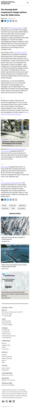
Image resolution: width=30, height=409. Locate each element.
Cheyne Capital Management (11, 183)
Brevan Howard (5, 208)
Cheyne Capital (13, 205)
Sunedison (4, 205)
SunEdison (5, 167)
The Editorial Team (5, 241)
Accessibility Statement (21, 395)
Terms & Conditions (11, 393)
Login (12, 406)
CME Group (11, 145)
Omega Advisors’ (17, 28)
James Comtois (5, 268)
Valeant (13, 208)
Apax (9, 297)
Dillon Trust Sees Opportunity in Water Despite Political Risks (14, 265)
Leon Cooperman (21, 208)
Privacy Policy (7, 397)
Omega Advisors (22, 205)
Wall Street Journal (20, 52)
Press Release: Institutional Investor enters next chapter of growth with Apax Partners (14, 294)
